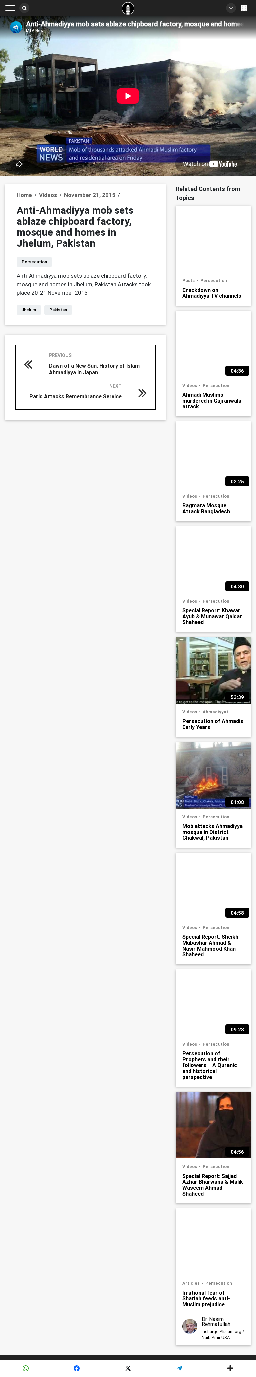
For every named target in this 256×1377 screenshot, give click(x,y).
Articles (191, 1283)
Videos (190, 385)
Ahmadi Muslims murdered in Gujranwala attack (211, 400)
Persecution (34, 262)
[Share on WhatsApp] (25, 1368)
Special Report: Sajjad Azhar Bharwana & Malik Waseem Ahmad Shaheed (212, 1185)
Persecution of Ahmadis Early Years (212, 724)
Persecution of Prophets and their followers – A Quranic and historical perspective (209, 1065)
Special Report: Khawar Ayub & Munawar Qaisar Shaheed (212, 616)
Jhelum (29, 310)
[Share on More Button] (230, 1368)
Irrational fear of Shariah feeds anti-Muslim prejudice (206, 1298)
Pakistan (58, 310)
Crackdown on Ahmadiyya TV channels (211, 293)
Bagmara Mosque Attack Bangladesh (206, 508)
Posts (189, 280)
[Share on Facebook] (77, 1368)
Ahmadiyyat (215, 712)
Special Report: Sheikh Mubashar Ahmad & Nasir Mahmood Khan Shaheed (210, 945)
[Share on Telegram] (179, 1368)
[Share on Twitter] (128, 1368)
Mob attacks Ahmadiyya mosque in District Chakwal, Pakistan (212, 832)
